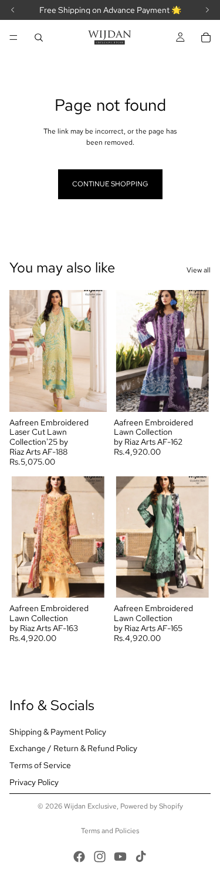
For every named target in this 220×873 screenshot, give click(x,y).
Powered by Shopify (151, 806)
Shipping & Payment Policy (57, 732)
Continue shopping (110, 184)
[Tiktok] (141, 857)
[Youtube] (120, 857)
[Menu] (13, 37)
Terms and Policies (110, 831)
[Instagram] (100, 857)
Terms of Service (40, 765)
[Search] (39, 37)
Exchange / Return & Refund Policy (73, 748)
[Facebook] (79, 857)
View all (199, 270)
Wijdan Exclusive (90, 806)
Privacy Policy (34, 782)
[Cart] (206, 37)
